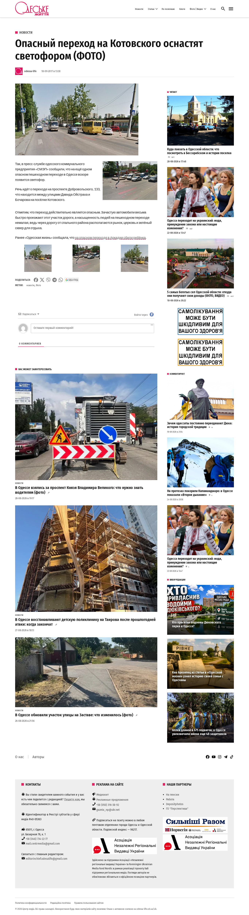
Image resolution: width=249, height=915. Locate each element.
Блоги (182, 8)
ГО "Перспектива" (177, 808)
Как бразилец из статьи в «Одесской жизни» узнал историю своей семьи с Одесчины (197, 676)
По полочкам (168, 8)
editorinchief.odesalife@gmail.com (46, 858)
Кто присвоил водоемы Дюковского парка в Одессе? (196, 624)
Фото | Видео (196, 8)
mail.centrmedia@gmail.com (43, 843)
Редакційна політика (60, 903)
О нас (213, 8)
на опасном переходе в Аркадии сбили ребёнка (110, 237)
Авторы (38, 757)
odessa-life (30, 71)
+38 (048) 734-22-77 (37, 839)
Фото (38, 285)
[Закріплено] (231, 8)
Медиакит (102, 794)
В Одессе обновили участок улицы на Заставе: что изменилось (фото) (74, 715)
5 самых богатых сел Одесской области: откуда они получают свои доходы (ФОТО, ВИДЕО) (199, 294)
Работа (170, 799)
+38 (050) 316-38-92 (107, 805)
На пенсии (172, 794)
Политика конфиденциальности (31, 903)
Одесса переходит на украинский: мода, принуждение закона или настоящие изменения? (194, 224)
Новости (139, 8)
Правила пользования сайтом (89, 903)
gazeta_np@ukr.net (108, 809)
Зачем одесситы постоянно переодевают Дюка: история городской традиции (199, 425)
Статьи (151, 8)
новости (30, 285)
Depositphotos (174, 804)
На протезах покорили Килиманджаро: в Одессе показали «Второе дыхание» (200, 493)
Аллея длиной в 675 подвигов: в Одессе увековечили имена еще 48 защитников (199, 732)
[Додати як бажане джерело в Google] (72, 280)
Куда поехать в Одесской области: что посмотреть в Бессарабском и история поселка (199, 151)
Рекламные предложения (112, 799)
